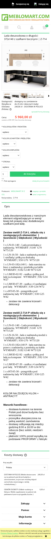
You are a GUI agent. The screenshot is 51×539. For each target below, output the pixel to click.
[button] (6, 27)
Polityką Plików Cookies (9, 533)
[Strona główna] (25, 16)
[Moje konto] (32, 27)
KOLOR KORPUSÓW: (10, 150)
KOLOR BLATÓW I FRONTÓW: (14, 126)
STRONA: (6, 161)
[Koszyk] (44, 27)
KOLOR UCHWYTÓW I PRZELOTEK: (16, 138)
